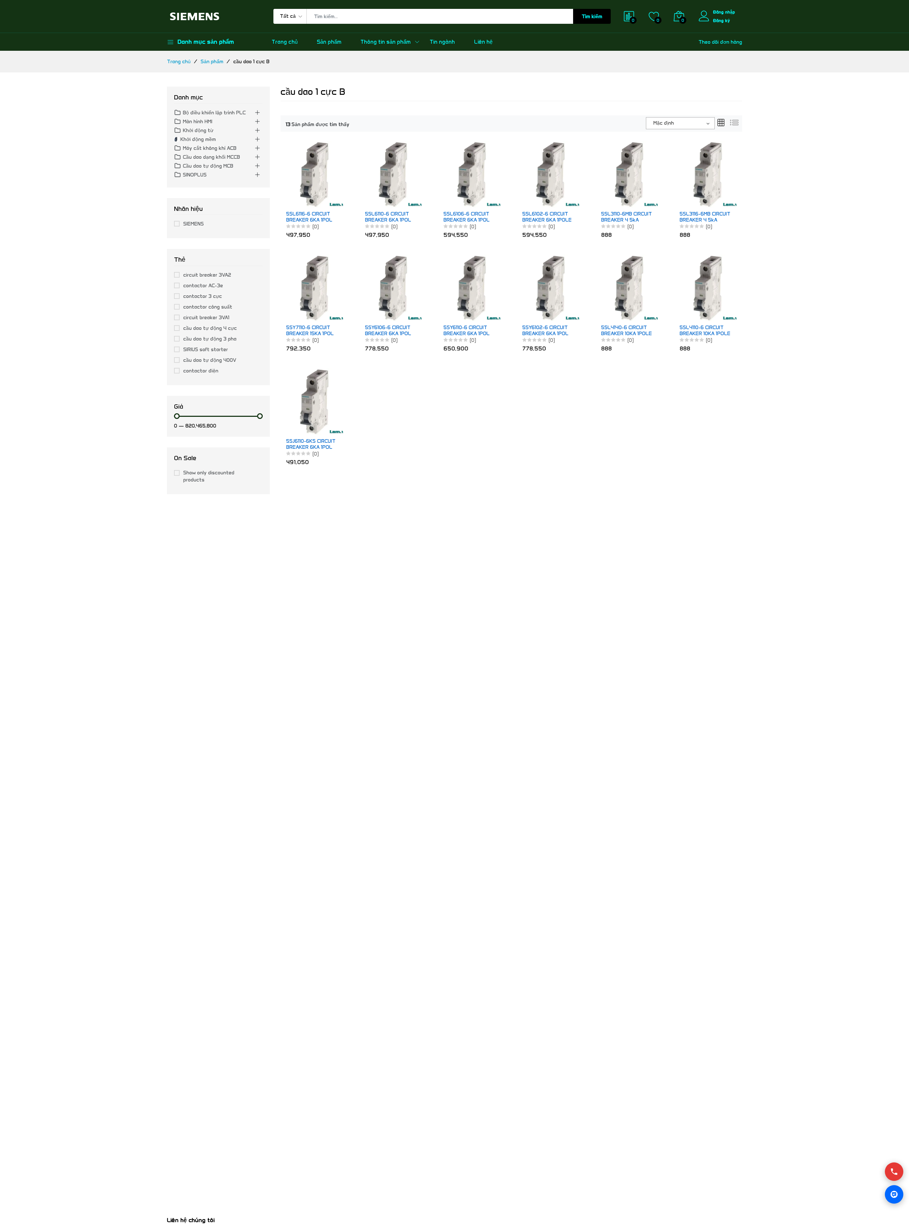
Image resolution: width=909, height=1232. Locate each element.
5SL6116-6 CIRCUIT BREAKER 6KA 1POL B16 (309, 217)
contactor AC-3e (203, 286)
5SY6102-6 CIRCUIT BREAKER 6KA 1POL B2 (545, 331)
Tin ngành (442, 42)
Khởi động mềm (198, 139)
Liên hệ (483, 42)
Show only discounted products (208, 476)
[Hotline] (894, 1171)
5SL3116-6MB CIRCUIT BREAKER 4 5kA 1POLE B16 (705, 217)
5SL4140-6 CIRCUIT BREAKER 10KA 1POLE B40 (626, 331)
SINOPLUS (195, 175)
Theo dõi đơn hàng (720, 42)
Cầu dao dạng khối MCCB (211, 157)
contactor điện (200, 371)
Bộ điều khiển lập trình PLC (214, 113)
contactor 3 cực (202, 296)
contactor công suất (207, 307)
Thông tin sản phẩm (385, 42)
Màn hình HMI (197, 122)
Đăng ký (721, 20)
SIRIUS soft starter (205, 350)
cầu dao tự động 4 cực (210, 328)
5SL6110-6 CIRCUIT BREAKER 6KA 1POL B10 (388, 217)
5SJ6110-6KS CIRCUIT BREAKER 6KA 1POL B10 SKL (311, 444)
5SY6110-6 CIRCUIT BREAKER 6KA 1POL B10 (466, 331)
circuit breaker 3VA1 (206, 318)
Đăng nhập (724, 12)
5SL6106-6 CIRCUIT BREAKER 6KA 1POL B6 (466, 217)
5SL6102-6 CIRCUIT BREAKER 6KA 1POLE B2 (547, 217)
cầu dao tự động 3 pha (209, 339)
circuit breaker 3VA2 (207, 275)
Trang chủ (285, 42)
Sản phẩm (329, 42)
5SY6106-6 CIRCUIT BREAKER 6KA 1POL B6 (388, 331)
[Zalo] (894, 1194)
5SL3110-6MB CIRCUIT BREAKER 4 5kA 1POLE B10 (626, 217)
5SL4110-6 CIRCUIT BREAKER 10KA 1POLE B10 (705, 331)
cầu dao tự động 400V (209, 360)
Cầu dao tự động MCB (208, 166)
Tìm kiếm (592, 16)
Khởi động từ (198, 130)
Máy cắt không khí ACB (209, 148)
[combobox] (680, 123)
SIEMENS (193, 224)
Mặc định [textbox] (663, 123)
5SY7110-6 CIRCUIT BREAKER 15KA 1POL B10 (310, 331)
